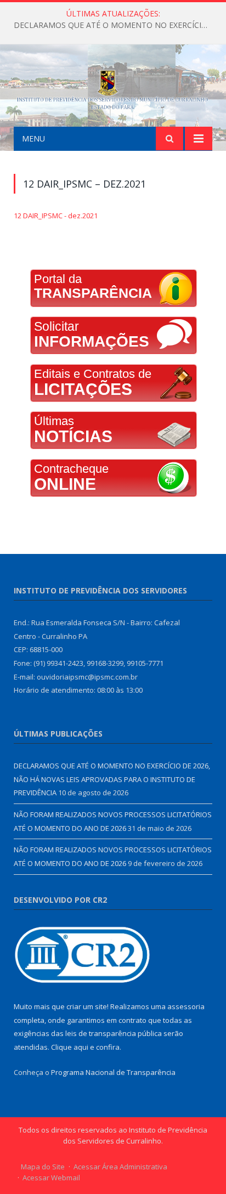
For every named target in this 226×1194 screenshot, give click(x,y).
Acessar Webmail (51, 1177)
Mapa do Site (43, 1167)
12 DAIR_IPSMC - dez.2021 (56, 215)
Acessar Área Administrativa (120, 1167)
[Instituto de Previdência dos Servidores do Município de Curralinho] (113, 87)
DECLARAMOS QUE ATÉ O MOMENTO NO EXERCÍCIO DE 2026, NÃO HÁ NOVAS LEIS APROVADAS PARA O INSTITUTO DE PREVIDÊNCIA (116, 25)
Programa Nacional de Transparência (113, 1072)
